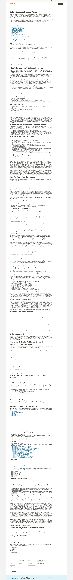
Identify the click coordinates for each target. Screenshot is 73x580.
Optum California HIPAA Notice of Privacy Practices (21, 446)
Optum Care (13, 413)
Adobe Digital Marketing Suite (20, 265)
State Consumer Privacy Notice (16, 35)
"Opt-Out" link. (24, 270)
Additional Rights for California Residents (18, 34)
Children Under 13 (14, 33)
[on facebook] (12, 571)
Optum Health (13, 414)
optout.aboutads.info (13, 248)
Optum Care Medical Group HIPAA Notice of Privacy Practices (23, 450)
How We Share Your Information (17, 30)
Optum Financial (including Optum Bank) (18, 412)
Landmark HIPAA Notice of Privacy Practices (20, 465)
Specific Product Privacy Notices (17, 37)
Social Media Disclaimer (15, 38)
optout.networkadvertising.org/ (24, 248)
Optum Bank (28, 438)
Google (15, 267)
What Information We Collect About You (18, 28)
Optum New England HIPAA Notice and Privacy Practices (22, 456)
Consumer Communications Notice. (40, 168)
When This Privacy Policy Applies (16, 27)
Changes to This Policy (15, 40)
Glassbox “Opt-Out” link (20, 269)
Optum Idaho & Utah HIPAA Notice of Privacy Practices (22, 453)
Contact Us (13, 41)
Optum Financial (29, 439)
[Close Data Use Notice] (62, 576)
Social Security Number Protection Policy (18, 39)
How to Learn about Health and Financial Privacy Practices (21, 36)
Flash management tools (33, 264)
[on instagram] (16, 571)
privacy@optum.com (13, 550)
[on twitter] (14, 571)
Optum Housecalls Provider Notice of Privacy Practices (22, 464)
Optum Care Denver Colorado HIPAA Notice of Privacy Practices (23, 449)
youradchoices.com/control (15, 247)
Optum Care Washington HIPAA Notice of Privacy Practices (22, 454)
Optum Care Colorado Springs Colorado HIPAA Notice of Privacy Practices (25, 448)
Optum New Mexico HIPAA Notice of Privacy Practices (22, 452)
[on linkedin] (10, 571)
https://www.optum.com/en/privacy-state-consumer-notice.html (30, 373)
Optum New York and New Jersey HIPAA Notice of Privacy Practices (24, 457)
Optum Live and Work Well (15, 411)
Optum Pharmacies (14, 415)
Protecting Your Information (16, 32)
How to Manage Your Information (17, 31)
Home (10, 8)
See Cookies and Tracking (16, 88)
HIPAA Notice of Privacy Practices (19, 468)
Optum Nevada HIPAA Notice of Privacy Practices (21, 451)
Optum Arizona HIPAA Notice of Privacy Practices (21, 447)
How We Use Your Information (16, 29)
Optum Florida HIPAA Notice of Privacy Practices (21, 455)
